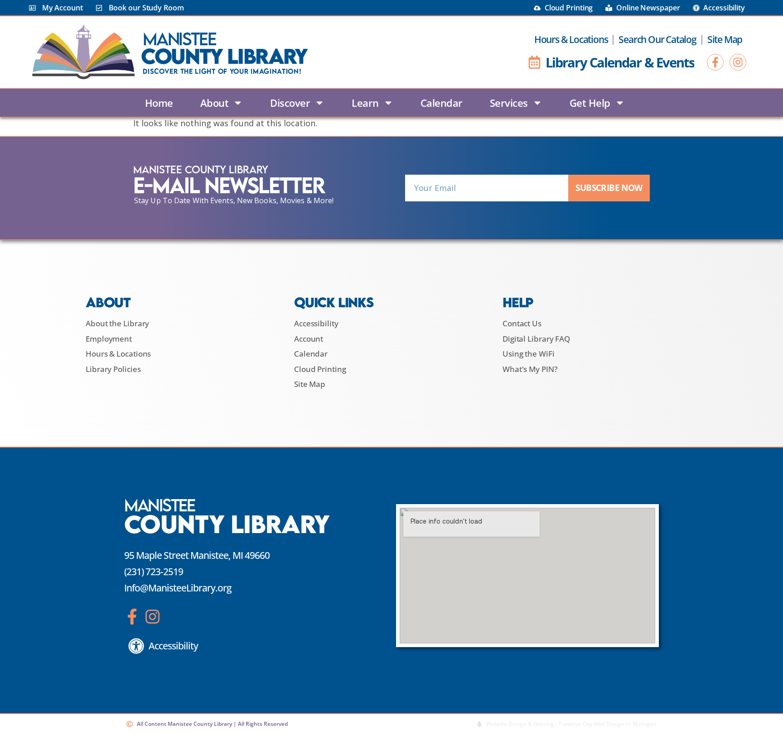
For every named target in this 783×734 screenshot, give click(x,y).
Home (159, 103)
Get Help (590, 103)
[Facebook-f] (715, 62)
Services (509, 103)
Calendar (441, 103)
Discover (290, 103)
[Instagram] (738, 62)
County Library (224, 55)
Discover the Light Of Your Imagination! (222, 71)
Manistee (179, 38)
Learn (365, 103)
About (214, 103)
